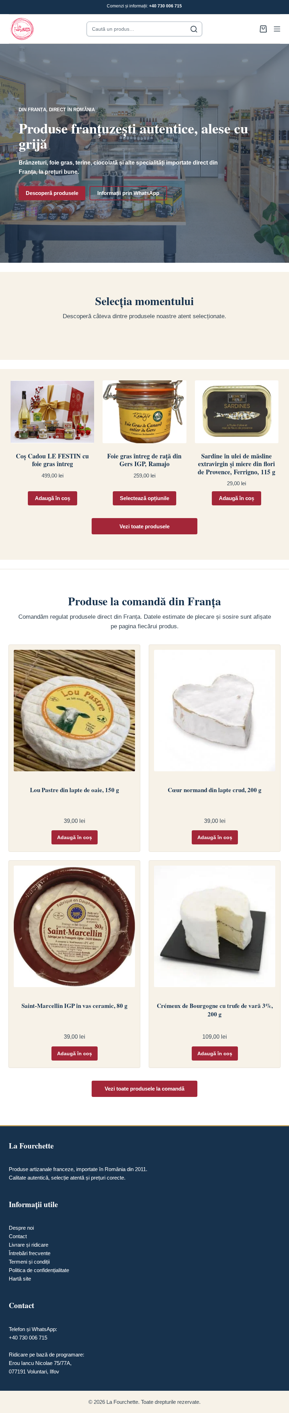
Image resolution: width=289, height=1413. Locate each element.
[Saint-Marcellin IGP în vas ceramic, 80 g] (74, 929)
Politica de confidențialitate (39, 1270)
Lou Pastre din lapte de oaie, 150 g (74, 790)
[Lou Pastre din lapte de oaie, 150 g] (74, 713)
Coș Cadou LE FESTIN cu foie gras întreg (52, 460)
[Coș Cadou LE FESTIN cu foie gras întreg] (52, 411)
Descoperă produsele (52, 193)
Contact (18, 1236)
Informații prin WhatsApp (128, 193)
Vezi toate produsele (144, 526)
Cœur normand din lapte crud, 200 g (215, 790)
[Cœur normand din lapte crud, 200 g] (214, 713)
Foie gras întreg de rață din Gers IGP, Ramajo (144, 460)
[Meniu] (277, 29)
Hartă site (20, 1279)
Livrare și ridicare (28, 1245)
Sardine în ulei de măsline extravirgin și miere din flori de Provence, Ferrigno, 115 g (236, 464)
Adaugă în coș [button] (52, 498)
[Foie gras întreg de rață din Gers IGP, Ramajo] (144, 411)
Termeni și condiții (29, 1262)
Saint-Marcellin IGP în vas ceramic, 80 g (74, 1006)
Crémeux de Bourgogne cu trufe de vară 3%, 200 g (215, 1010)
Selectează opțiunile (144, 498)
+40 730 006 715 (165, 6)
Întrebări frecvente (29, 1253)
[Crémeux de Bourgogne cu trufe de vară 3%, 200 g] (214, 929)
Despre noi (21, 1228)
